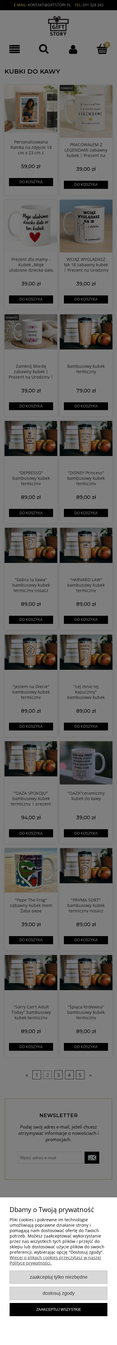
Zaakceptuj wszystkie (58, 1309)
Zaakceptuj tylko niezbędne (59, 1277)
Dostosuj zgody (59, 1293)
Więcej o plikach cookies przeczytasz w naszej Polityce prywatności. (55, 1260)
